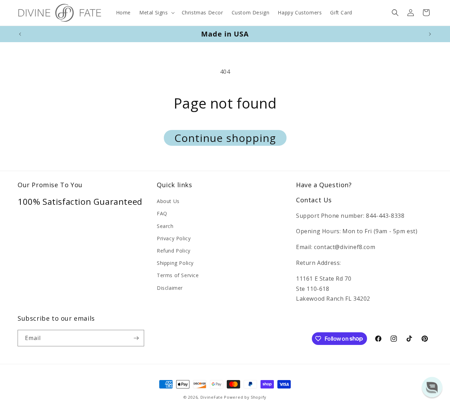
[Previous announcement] (20, 34)
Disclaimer (170, 288)
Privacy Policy (174, 238)
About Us (168, 201)
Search (165, 226)
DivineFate (211, 397)
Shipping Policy (175, 263)
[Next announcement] (430, 34)
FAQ (162, 213)
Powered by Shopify (245, 397)
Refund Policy (174, 250)
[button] (156, 12)
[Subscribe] (136, 338)
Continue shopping (225, 138)
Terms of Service (178, 275)
